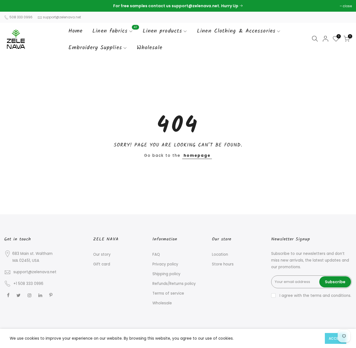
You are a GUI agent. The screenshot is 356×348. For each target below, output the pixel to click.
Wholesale (149, 47)
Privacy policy (165, 264)
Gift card (101, 264)
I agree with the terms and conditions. (314, 295)
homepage (197, 155)
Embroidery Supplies (95, 47)
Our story (102, 254)
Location (220, 254)
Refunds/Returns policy (174, 283)
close (11, 6)
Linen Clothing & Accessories (236, 31)
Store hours (223, 264)
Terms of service (168, 293)
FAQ (156, 254)
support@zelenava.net (62, 17)
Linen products (162, 31)
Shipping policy (166, 274)
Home (75, 31)
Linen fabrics (114, 30)
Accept (335, 338)
